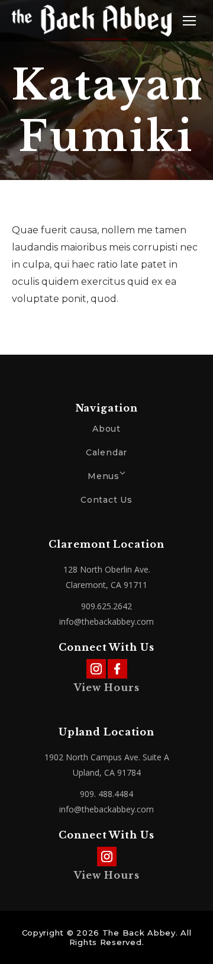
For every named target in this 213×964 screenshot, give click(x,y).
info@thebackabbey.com (106, 621)
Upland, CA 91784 (107, 772)
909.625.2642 (106, 606)
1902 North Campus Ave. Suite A (106, 757)
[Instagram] (96, 669)
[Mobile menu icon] (189, 21)
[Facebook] (117, 669)
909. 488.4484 (106, 793)
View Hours (107, 687)
